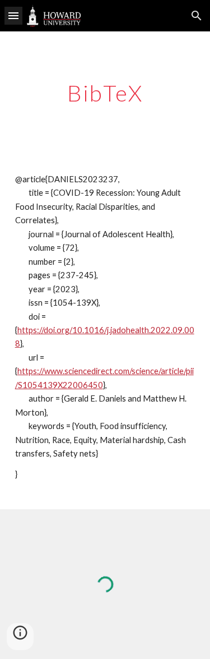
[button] (13, 15)
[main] (105, 93)
